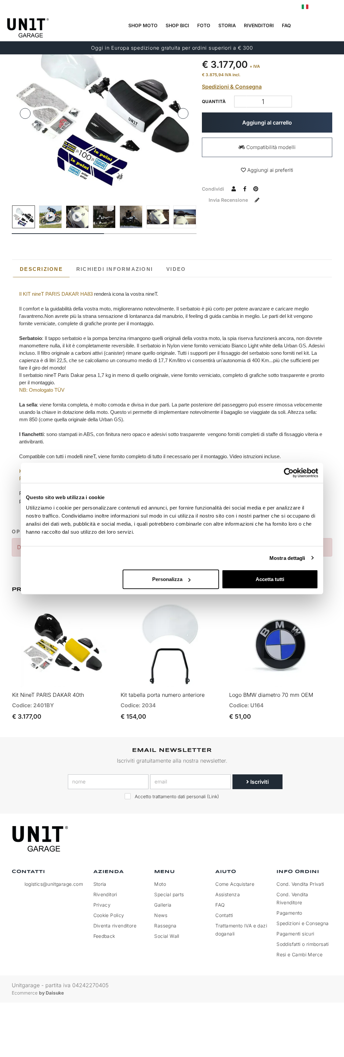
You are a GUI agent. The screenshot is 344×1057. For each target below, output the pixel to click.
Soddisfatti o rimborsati (302, 944)
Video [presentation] (176, 269)
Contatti (224, 915)
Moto (160, 884)
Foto (203, 25)
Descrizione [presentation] (41, 269)
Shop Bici (177, 25)
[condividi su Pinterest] (256, 188)
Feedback (104, 936)
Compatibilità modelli (270, 147)
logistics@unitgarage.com (54, 884)
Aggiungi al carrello (267, 122)
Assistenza (227, 894)
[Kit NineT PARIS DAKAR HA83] (104, 106)
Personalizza (167, 579)
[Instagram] (309, 839)
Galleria (162, 905)
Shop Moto (143, 25)
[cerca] (307, 26)
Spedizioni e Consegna (302, 923)
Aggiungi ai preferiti (269, 170)
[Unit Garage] (41, 838)
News (160, 915)
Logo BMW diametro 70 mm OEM (271, 694)
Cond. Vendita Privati (300, 884)
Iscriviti (259, 781)
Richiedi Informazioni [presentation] (114, 269)
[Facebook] (294, 839)
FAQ (220, 905)
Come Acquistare (234, 884)
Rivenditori (259, 25)
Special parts (169, 894)
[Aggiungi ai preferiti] (101, 679)
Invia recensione (229, 200)
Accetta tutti (270, 579)
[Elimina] (286, 101)
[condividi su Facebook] (245, 188)
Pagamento (289, 913)
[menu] (334, 26)
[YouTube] (325, 839)
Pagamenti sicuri (295, 933)
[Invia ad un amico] (234, 188)
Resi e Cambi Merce (299, 954)
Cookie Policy (108, 915)
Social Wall (166, 936)
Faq (286, 25)
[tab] (41, 269)
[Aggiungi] (240, 101)
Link (213, 796)
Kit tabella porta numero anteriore (163, 694)
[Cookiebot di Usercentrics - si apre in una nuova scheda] (288, 473)
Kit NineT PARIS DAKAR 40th (48, 694)
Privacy (102, 905)
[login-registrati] (319, 6)
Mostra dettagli (287, 558)
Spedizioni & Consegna (232, 86)
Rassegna (165, 925)
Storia (227, 25)
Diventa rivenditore (115, 925)
